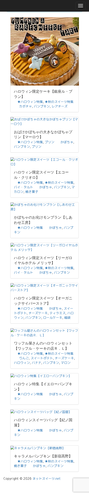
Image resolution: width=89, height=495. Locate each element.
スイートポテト (42, 358)
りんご (24, 358)
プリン (49, 142)
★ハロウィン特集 (30, 102)
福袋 (67, 317)
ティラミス (57, 313)
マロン (66, 362)
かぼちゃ (66, 142)
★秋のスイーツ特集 (59, 102)
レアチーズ (60, 106)
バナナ (36, 362)
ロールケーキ (52, 317)
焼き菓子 (31, 191)
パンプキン (42, 106)
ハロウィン (22, 362)
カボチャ (25, 106)
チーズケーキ (38, 313)
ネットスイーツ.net (46, 478)
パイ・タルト (23, 187)
